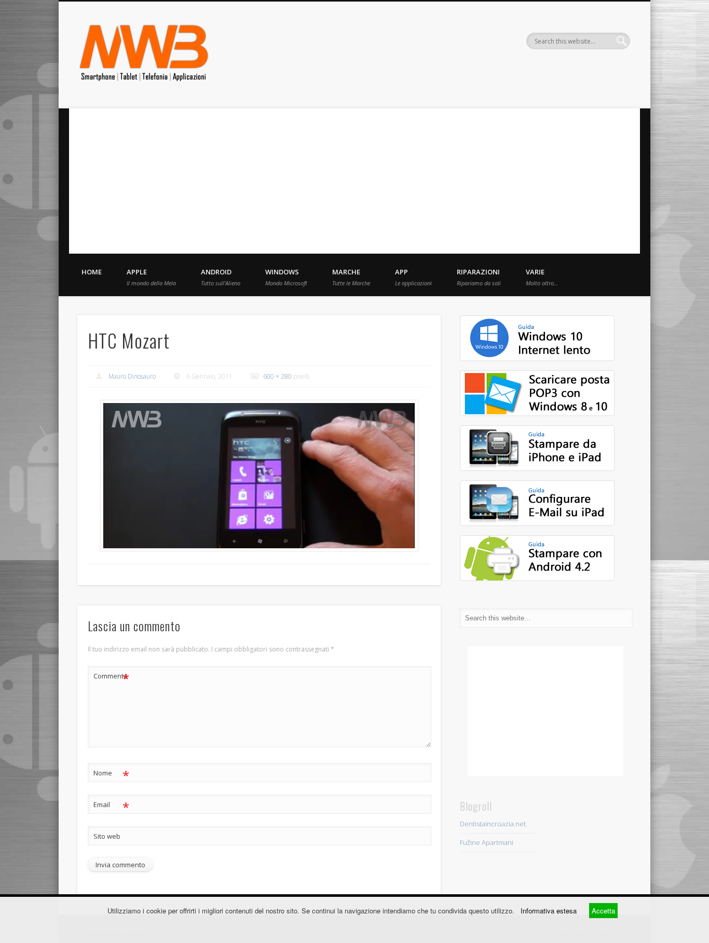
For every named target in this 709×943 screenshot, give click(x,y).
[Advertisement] (354, 181)
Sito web (106, 836)
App (413, 277)
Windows (286, 277)
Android (220, 277)
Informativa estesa (549, 911)
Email (111, 806)
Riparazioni (479, 277)
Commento (111, 677)
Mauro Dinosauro (132, 376)
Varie (542, 277)
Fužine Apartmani (486, 842)
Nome (111, 774)
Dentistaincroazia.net (493, 823)
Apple (151, 277)
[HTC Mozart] (259, 476)
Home (91, 271)
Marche (351, 277)
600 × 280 (277, 376)
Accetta (603, 911)
